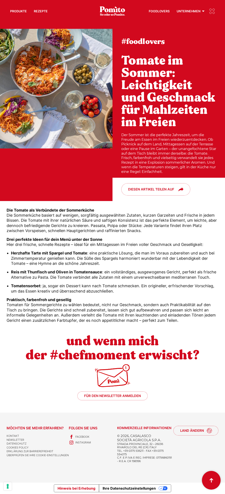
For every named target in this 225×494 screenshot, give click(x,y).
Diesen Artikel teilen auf (151, 189)
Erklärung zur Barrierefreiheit (30, 451)
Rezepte (41, 11)
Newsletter (15, 439)
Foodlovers (159, 11)
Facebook (82, 436)
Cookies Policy (18, 447)
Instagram (83, 442)
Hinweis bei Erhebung (76, 488)
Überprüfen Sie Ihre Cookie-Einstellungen (38, 455)
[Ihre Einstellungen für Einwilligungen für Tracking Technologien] (8, 486)
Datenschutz (16, 443)
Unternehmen (188, 11)
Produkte (18, 11)
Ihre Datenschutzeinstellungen (129, 488)
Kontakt (13, 435)
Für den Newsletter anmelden (112, 396)
